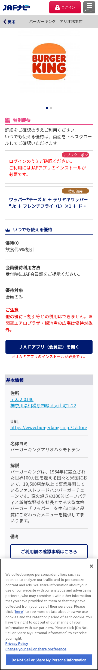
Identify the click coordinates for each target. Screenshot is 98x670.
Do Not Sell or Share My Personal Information (49, 659)
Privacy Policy (16, 643)
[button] (89, 7)
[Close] (91, 566)
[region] (49, 614)
